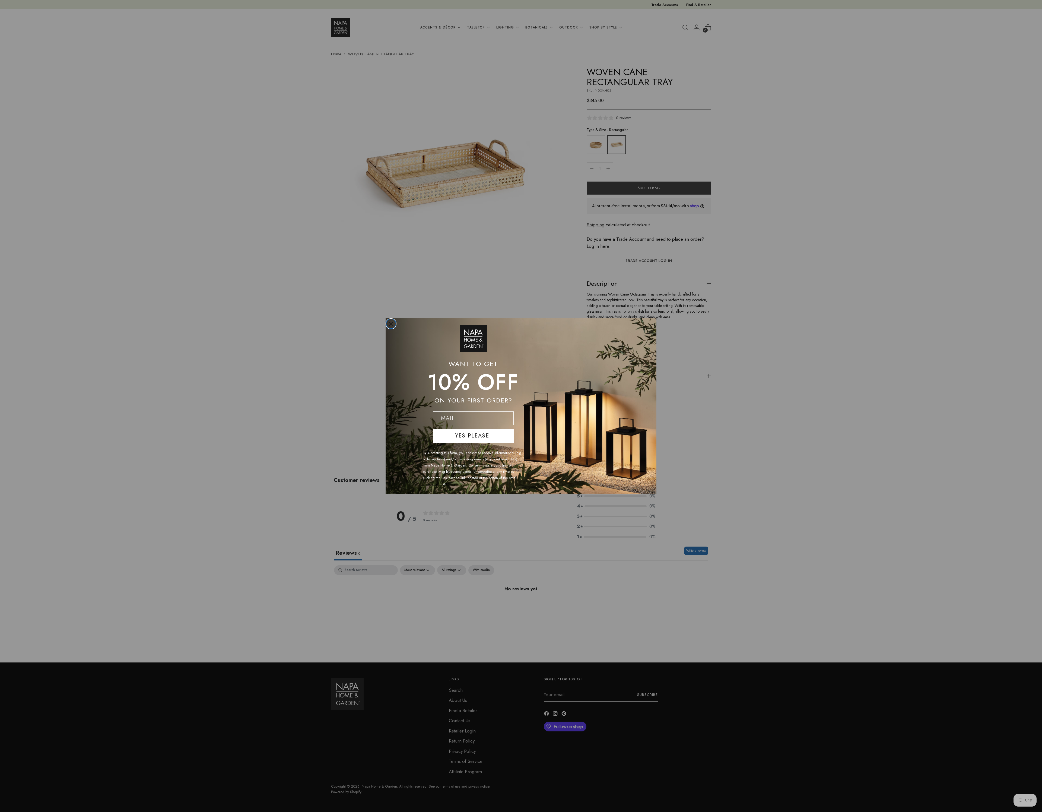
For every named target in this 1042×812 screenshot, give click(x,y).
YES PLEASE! (473, 436)
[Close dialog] (391, 324)
